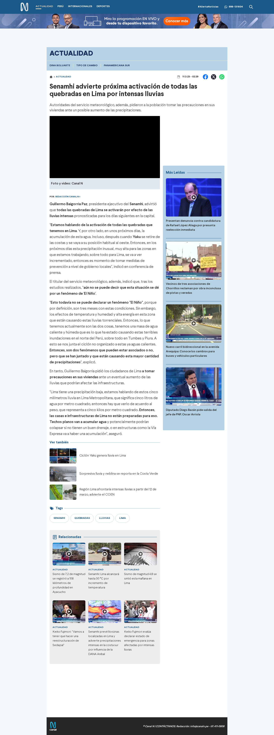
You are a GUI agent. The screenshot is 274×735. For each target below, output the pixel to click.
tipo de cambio (87, 65)
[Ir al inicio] (24, 7)
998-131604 (236, 7)
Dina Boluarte (60, 65)
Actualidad (63, 77)
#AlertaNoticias (208, 7)
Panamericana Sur (117, 65)
